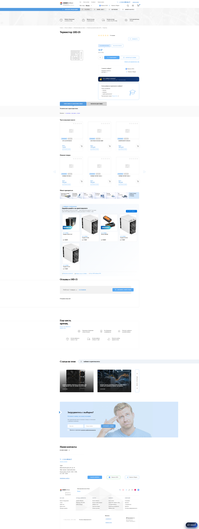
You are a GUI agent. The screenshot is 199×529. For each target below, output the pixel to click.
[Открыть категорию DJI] (122, 195)
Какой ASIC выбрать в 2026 (114, 502)
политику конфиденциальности (88, 430)
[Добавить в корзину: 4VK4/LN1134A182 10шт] (110, 146)
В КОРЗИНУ (113, 57)
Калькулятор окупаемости (114, 506)
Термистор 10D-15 (66, 176)
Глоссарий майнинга (113, 504)
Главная (61, 27)
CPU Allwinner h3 (67, 140)
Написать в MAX (104, 5)
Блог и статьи (111, 500)
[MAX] (138, 490)
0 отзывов (112, 35)
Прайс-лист (62, 504)
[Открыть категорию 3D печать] (99, 195)
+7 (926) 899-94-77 (108, 518)
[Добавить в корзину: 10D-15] (81, 181)
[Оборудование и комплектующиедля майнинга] (65, 490)
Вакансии (127, 506)
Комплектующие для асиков (79, 27)
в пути (78, 113)
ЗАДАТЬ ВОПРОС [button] (94, 477)
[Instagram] (132, 490)
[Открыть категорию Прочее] (111, 195)
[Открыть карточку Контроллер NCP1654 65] (127, 130)
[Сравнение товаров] (133, 5)
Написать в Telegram (115, 5)
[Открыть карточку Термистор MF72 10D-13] (127, 165)
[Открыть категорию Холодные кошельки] (76, 195)
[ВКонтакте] (120, 489)
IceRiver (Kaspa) (79, 504)
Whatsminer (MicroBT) (80, 502)
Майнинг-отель (95, 504)
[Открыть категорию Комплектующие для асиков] (65, 195)
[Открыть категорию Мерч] (88, 195)
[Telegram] (126, 490)
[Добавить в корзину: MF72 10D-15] (110, 181)
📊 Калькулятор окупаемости (67, 273)
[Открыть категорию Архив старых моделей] (133, 195)
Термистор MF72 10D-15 (96, 176)
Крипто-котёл (62, 506)
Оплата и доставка (96, 508)
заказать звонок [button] (136, 2)
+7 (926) (124, 2)
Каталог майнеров (68, 27)
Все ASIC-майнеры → (131, 211)
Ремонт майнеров (95, 500)
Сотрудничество (128, 504)
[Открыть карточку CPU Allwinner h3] (71, 130)
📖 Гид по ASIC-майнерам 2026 (95, 273)
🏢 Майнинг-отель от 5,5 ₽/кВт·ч (81, 273)
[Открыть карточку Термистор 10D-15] (71, 165)
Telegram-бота (114, 96)
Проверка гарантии (63, 508)
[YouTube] (123, 490)
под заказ (73, 113)
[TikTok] (129, 490)
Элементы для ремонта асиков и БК (94, 27)
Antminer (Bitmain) (79, 500)
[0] (138, 6)
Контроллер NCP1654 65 (124, 140)
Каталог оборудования (64, 500)
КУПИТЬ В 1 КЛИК (131, 57)
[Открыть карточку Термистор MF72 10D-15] (99, 165)
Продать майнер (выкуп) (97, 502)
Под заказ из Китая (117, 45)
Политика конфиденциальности (131, 508)
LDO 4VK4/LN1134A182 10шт (96, 140)
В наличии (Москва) (104, 45)
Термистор (105, 27)
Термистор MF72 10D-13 (124, 176)
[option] (72, 136)
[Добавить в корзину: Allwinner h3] (81, 146)
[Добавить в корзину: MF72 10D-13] (138, 181)
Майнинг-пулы (111, 508)
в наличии (68, 113)
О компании (127, 500)
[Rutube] (135, 490)
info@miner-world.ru (64, 478)
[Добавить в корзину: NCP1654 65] (138, 146)
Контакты (127, 502)
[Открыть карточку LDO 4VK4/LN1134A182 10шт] (99, 130)
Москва (78, 491)
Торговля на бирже (96, 506)
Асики (61, 502)
